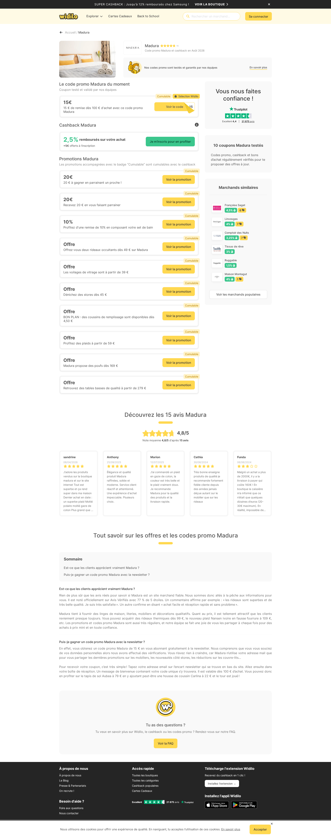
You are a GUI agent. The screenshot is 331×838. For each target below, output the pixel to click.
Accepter (260, 829)
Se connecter (258, 16)
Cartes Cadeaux (142, 790)
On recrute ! (66, 790)
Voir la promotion (178, 179)
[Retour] (61, 32)
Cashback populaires (145, 785)
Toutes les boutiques (145, 775)
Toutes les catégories (145, 780)
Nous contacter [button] (69, 813)
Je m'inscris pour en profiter (170, 141)
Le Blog (64, 780)
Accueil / (71, 32)
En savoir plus (258, 67)
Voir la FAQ (165, 743)
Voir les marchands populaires (238, 294)
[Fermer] (269, 4)
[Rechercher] (188, 16)
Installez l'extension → (222, 783)
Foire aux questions (71, 808)
